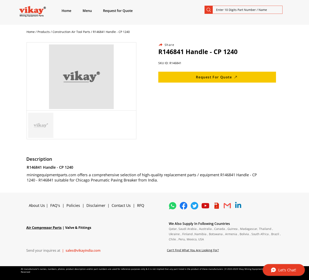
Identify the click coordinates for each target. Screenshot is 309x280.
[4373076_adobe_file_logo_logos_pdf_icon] (216, 205)
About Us (37, 205)
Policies (73, 205)
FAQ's (55, 205)
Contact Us (121, 205)
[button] (92, 10)
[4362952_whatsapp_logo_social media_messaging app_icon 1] (172, 205)
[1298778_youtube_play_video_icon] (205, 205)
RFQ (140, 205)
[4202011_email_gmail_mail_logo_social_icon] (227, 205)
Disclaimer (96, 205)
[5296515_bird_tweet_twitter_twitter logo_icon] (194, 205)
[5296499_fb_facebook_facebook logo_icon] (183, 205)
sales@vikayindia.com (83, 250)
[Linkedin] (238, 205)
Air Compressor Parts (44, 227)
